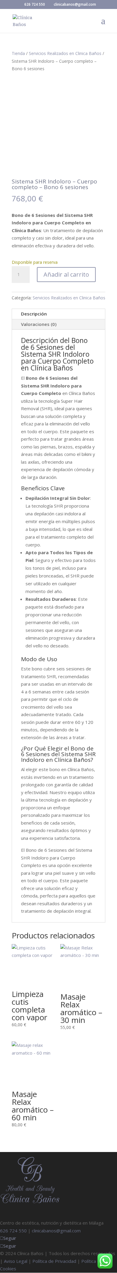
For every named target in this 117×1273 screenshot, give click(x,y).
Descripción (34, 314)
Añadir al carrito (66, 274)
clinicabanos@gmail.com (56, 1231)
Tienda (18, 53)
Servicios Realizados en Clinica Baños (65, 53)
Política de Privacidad (54, 1261)
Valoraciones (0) (38, 324)
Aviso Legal (15, 1261)
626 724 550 (34, 4)
